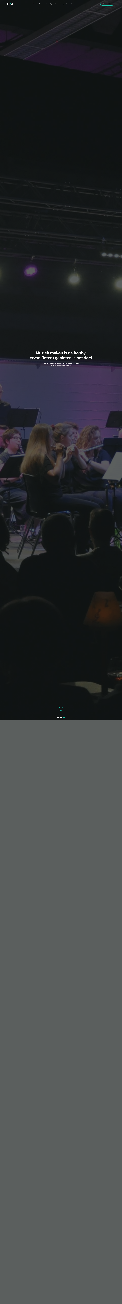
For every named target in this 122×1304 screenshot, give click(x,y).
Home (34, 4)
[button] (3, 652)
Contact (80, 4)
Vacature (57, 4)
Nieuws (41, 4)
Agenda (65, 4)
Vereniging (49, 4)
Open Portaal (107, 3)
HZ (10, 3)
